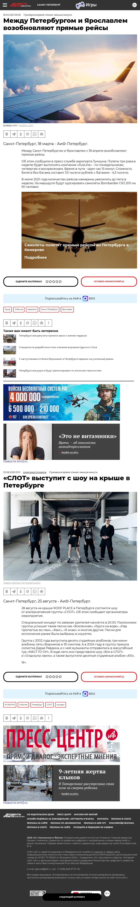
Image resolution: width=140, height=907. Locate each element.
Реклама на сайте (37, 823)
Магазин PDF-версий (85, 814)
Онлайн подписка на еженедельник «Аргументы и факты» (60, 819)
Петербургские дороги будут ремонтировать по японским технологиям (60, 370)
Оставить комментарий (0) (109, 281)
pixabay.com (26, 125)
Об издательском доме (40, 814)
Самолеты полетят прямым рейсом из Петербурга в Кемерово (76, 247)
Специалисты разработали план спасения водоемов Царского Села (58, 347)
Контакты (102, 819)
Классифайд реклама (121, 823)
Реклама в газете (121, 819)
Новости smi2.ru (15, 461)
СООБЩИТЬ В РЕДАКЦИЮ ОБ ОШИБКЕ (93, 827)
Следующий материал (72, 897)
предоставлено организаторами (21, 582)
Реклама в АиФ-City (95, 823)
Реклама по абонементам (65, 823)
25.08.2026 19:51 (11, 472)
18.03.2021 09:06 (12, 14)
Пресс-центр (64, 814)
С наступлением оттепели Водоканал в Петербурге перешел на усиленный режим (66, 359)
